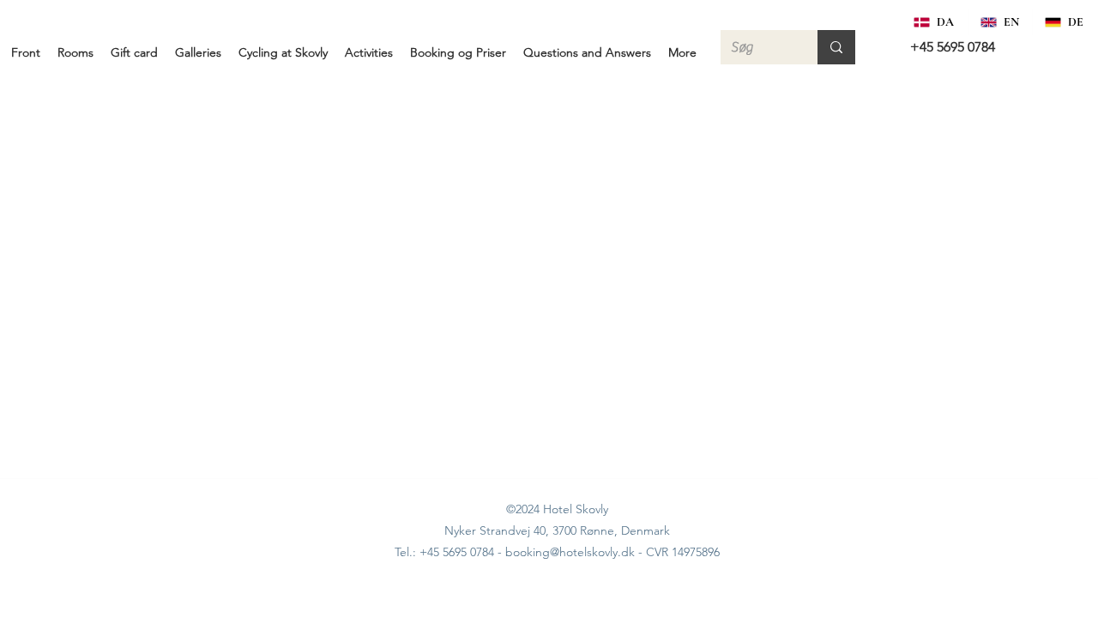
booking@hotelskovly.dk (570, 552)
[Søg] (836, 47)
